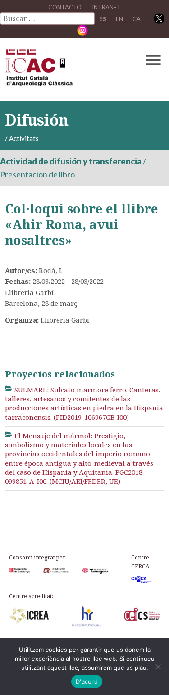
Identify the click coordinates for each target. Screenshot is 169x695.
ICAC (67, 70)
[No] (157, 666)
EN (119, 19)
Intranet (106, 7)
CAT (138, 19)
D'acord (87, 681)
